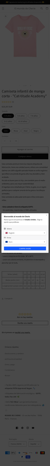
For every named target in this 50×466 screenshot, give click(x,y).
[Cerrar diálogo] (46, 215)
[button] (25, 233)
